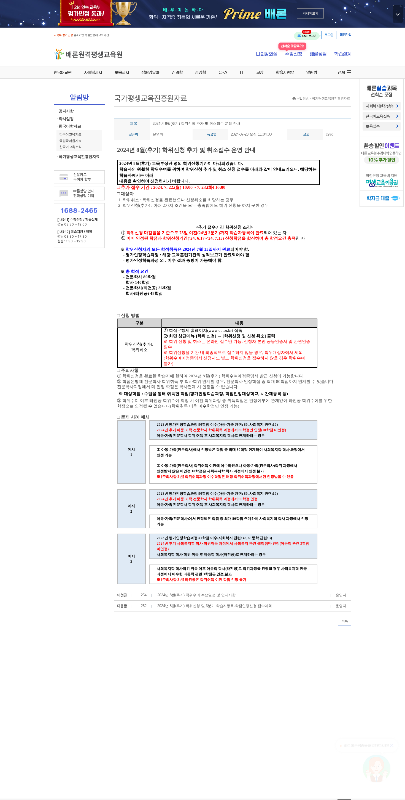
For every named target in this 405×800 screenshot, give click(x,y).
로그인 (329, 34)
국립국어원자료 (70, 141)
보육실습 (373, 126)
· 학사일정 (65, 119)
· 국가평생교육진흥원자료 (78, 157)
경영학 (200, 72)
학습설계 (342, 54)
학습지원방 (285, 72)
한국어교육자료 (70, 134)
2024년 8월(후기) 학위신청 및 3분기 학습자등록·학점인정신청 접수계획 (214, 606)
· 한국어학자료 (68, 126)
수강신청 (293, 54)
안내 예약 (83, 193)
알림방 (311, 72)
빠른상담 (318, 54)
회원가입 (345, 34)
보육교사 (122, 72)
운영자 (158, 134)
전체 (341, 72)
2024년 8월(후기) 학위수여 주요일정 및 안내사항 (196, 595)
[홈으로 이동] (88, 54)
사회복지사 (93, 72)
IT (242, 72)
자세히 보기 (310, 13)
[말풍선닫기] (392, 745)
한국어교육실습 (378, 116)
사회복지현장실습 (379, 106)
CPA (223, 72)
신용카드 (82, 177)
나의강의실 (266, 54)
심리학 (177, 72)
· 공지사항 (65, 111)
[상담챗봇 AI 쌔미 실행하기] (376, 768)
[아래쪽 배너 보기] (398, 14)
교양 (259, 72)
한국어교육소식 (70, 147)
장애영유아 (150, 72)
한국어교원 (63, 72)
